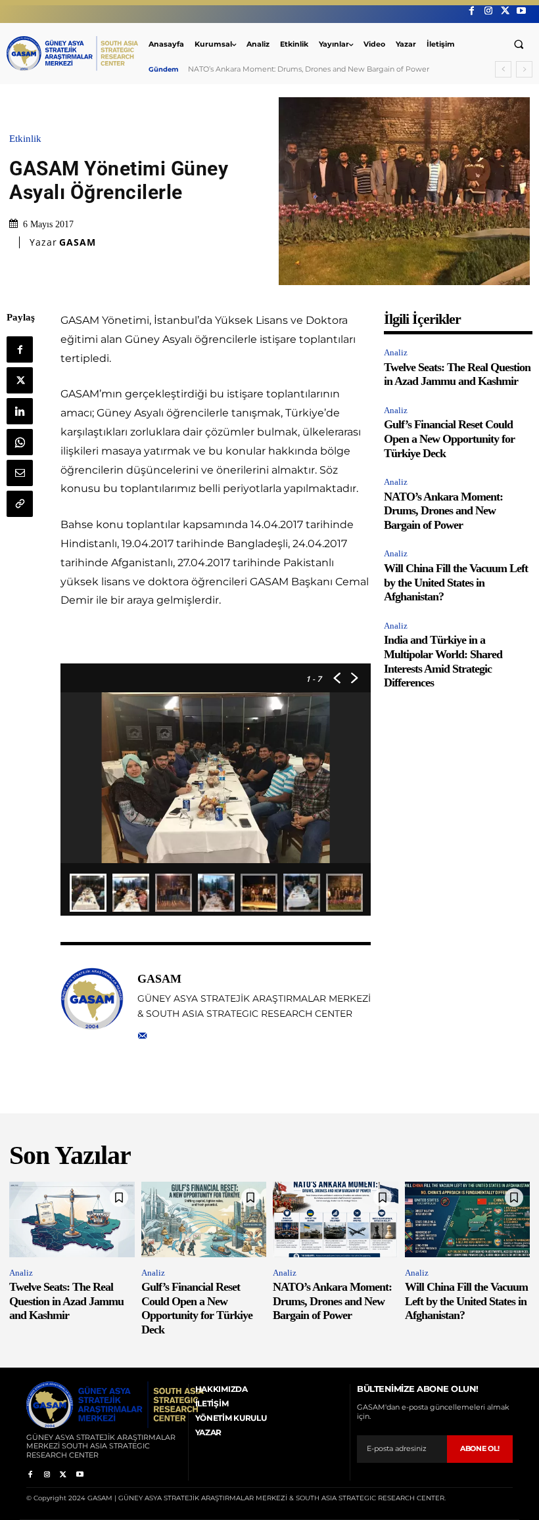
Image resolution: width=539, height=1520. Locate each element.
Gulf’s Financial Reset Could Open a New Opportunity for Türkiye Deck (449, 438)
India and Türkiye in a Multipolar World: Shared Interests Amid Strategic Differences (443, 661)
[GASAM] (92, 1005)
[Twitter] (505, 11)
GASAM (77, 242)
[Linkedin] (20, 411)
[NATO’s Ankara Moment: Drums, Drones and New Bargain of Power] (335, 1219)
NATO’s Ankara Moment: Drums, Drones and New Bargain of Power (443, 510)
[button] (518, 44)
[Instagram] (488, 11)
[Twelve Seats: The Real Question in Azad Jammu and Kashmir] (72, 1219)
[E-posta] (20, 473)
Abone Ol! (480, 1448)
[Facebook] (471, 11)
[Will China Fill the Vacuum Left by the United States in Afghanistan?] (467, 1219)
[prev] (503, 69)
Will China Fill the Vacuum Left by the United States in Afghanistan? (310, 69)
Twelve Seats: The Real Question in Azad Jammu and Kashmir (457, 374)
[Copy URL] (20, 504)
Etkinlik (25, 139)
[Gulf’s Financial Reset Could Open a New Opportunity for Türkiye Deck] (204, 1219)
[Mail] (142, 1033)
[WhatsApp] (20, 442)
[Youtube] (521, 11)
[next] (524, 69)
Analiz (396, 352)
